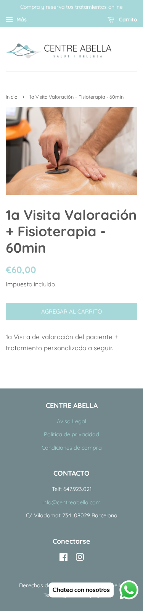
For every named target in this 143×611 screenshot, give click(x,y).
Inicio (12, 97)
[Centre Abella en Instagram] (80, 558)
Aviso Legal (71, 421)
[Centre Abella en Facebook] (63, 558)
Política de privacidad (71, 434)
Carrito (127, 19)
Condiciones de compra (72, 447)
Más (21, 19)
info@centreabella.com (71, 502)
